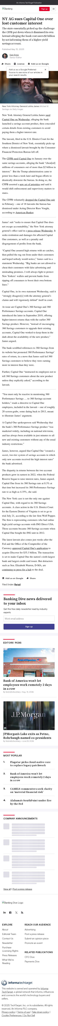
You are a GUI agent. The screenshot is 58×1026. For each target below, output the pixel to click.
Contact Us (7, 938)
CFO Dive (29, 957)
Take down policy (40, 1012)
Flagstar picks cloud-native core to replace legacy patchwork (30, 763)
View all (7, 889)
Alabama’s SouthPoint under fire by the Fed (30, 802)
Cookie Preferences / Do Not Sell (18, 1015)
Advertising (30, 929)
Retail (17, 584)
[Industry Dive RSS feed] (22, 913)
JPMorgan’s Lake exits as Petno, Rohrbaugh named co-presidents (27, 736)
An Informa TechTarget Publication (29, 3)
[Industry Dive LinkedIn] (4, 913)
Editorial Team (9, 934)
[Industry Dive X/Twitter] (16, 913)
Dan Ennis (14, 55)
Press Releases (9, 955)
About (5, 929)
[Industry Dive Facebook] (10, 913)
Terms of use (23, 1012)
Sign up (44, 9)
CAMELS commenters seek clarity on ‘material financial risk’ (31, 790)
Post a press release (22, 889)
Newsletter (7, 943)
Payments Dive (32, 961)
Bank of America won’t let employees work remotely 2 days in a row (27, 685)
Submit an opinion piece (37, 938)
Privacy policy (8, 1012)
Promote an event (34, 943)
